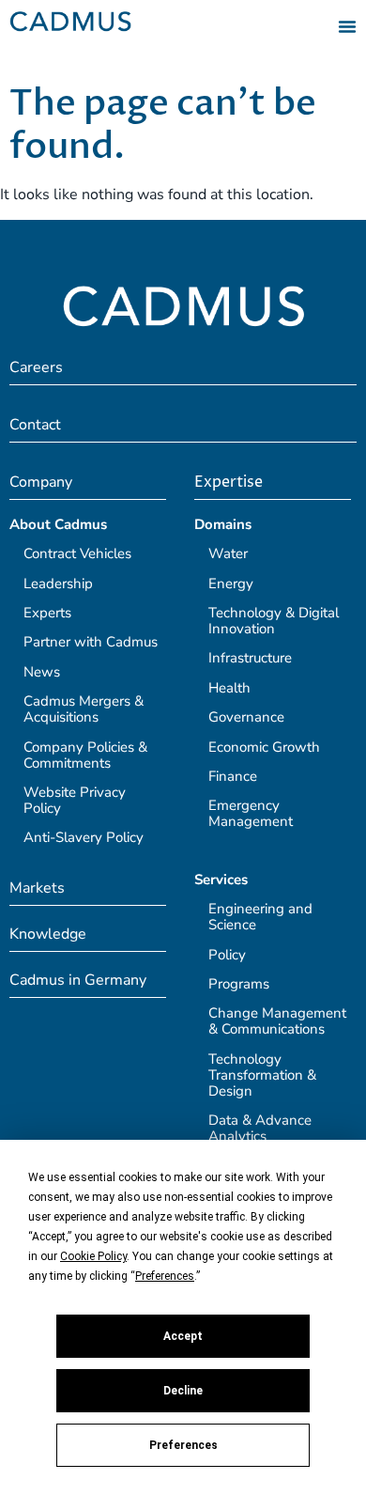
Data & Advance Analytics (260, 1128)
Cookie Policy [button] (93, 1256)
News (41, 671)
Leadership (58, 583)
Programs (238, 983)
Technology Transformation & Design (262, 1075)
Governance (246, 717)
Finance (232, 776)
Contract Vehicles (77, 553)
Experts (47, 612)
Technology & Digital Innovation (273, 620)
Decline (183, 1390)
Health (229, 687)
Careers (36, 367)
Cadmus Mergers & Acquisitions (83, 709)
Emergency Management (250, 813)
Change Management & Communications (277, 1021)
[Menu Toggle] (347, 26)
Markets (37, 888)
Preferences (183, 1445)
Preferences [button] (164, 1276)
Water (228, 553)
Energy (230, 583)
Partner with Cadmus (90, 641)
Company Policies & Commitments (85, 755)
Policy (227, 954)
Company (40, 482)
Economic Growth (264, 747)
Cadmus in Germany (77, 980)
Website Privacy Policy (74, 800)
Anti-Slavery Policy (83, 837)
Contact (35, 424)
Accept (183, 1336)
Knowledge (47, 934)
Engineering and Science (260, 916)
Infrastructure (250, 657)
